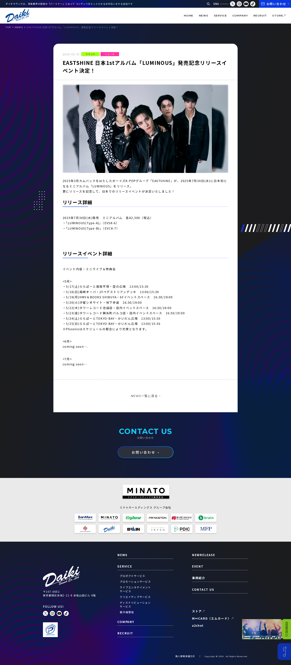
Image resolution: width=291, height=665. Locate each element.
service (220, 15)
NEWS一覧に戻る (144, 396)
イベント (90, 54)
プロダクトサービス (132, 576)
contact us (203, 589)
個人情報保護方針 (185, 656)
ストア (197, 611)
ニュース (110, 54)
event (197, 566)
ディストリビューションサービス (135, 604)
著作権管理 (127, 612)
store (277, 15)
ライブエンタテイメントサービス (135, 589)
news (203, 15)
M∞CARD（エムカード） (211, 618)
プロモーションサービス (135, 581)
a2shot (198, 625)
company (240, 15)
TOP (8, 27)
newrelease (203, 555)
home (188, 15)
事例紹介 (198, 578)
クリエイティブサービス (135, 597)
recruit (260, 15)
